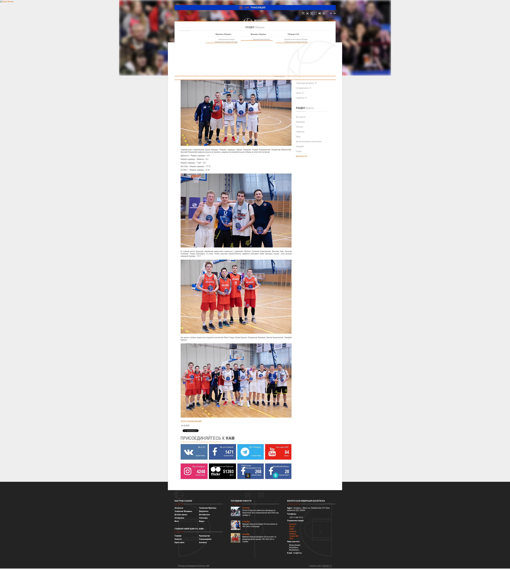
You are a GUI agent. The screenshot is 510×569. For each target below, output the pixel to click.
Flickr (291, 538)
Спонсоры (203, 518)
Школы (298, 93)
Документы (203, 511)
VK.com (292, 526)
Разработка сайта (315, 566)
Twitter (291, 529)
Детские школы (181, 514)
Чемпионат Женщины (183, 511)
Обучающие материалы (305, 83)
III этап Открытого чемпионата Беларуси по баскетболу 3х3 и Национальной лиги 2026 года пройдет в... (260, 512)
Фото (177, 521)
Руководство (204, 536)
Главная (178, 536)
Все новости (300, 117)
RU (331, 13)
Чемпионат (300, 132)
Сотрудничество (302, 88)
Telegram (292, 533)
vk (307, 13)
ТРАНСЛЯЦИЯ (255, 7)
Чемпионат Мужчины (207, 508)
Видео (201, 521)
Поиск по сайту (303, 13)
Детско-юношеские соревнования (309, 141)
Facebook (292, 524)
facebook (311, 13)
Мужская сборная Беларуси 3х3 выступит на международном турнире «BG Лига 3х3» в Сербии (259, 539)
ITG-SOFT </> (327, 566)
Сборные (299, 127)
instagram (324, 13)
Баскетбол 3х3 (301, 156)
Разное (299, 151)
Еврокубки (300, 146)
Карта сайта (179, 542)
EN (334, 13)
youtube (319, 13)
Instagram (292, 531)
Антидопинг (179, 518)
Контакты (203, 542)
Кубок (298, 136)
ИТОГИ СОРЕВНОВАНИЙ (191, 421)
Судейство (300, 98)
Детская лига (204, 514)
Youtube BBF (294, 536)
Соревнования (205, 539)
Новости (178, 539)
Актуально (179, 508)
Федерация (300, 122)
